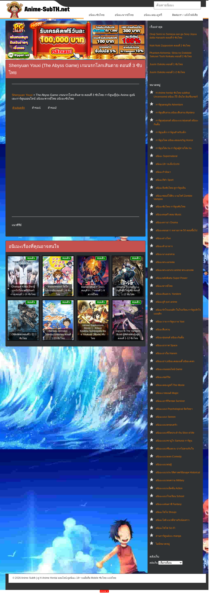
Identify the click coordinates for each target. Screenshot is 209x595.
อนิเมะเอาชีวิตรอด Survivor (170, 401)
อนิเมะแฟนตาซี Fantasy (169, 504)
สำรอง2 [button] (52, 107)
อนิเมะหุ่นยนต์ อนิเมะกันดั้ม (170, 337)
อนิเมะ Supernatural (166, 156)
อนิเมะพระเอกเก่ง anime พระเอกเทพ (175, 270)
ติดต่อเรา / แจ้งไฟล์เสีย (185, 14)
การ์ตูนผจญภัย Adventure (169, 104)
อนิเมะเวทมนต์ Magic (167, 393)
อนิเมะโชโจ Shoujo (166, 512)
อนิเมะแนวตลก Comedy (169, 456)
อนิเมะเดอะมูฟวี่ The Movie (170, 385)
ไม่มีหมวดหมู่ (163, 543)
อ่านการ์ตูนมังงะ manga (168, 536)
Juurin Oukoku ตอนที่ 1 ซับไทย (166, 64)
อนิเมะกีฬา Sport (164, 180)
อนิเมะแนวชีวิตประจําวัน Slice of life (175, 432)
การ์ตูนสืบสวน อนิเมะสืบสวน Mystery (175, 112)
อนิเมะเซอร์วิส (163, 377)
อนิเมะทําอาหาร (164, 246)
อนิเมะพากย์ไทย (124, 14)
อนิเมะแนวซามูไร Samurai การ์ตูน (174, 440)
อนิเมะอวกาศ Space (166, 345)
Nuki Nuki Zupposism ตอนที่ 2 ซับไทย (170, 45)
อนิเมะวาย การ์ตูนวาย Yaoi (170, 321)
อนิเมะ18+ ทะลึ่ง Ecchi (167, 164)
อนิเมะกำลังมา (163, 172)
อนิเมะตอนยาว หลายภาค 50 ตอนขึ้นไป (176, 230)
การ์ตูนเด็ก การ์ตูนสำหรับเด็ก (171, 132)
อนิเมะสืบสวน (163, 329)
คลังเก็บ (154, 562)
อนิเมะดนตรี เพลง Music (168, 214)
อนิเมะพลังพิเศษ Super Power (171, 278)
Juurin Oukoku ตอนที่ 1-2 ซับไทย (167, 72)
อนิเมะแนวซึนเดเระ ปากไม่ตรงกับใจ (175, 448)
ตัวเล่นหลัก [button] (18, 107)
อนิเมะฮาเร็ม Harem (166, 353)
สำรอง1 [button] (36, 107)
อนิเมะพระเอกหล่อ (165, 262)
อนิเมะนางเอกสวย (165, 254)
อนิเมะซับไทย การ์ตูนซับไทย (170, 206)
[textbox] (177, 5)
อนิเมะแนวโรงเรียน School (170, 496)
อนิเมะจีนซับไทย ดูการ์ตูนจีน (171, 187)
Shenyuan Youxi (22, 94)
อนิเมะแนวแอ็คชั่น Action (169, 488)
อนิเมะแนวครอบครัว (166, 424)
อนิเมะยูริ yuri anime (166, 301)
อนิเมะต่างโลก (163, 238)
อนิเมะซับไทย (97, 14)
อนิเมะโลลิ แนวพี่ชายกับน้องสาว (172, 520)
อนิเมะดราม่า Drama (167, 222)
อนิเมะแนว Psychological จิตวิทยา (174, 409)
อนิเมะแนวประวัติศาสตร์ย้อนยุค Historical (178, 472)
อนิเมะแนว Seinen (166, 416)
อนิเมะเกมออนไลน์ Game (169, 369)
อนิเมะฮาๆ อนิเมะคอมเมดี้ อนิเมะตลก (175, 361)
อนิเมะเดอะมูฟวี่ (153, 14)
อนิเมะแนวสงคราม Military (170, 480)
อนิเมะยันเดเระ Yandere (168, 294)
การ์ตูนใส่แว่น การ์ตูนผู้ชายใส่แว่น (173, 148)
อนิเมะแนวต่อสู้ (164, 464)
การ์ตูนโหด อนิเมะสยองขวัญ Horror (174, 140)
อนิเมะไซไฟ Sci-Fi (165, 528)
